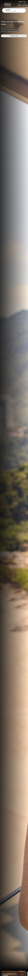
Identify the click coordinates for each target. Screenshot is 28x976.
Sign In (26, 5)
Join (23, 5)
